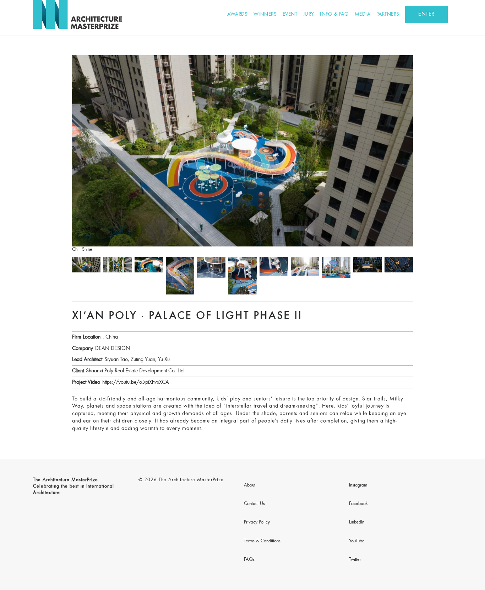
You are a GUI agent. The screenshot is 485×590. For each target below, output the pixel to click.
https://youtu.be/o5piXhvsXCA (135, 382)
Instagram (358, 485)
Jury (308, 14)
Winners (265, 14)
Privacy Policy (257, 522)
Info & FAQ (334, 14)
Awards (237, 14)
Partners (387, 14)
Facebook (358, 503)
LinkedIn (356, 522)
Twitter (355, 559)
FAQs (249, 559)
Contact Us (254, 503)
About (249, 485)
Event (290, 14)
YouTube (357, 541)
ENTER (426, 14)
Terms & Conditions (262, 541)
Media (363, 14)
